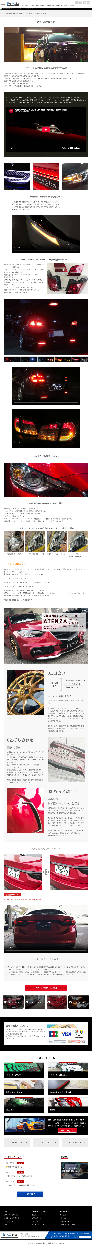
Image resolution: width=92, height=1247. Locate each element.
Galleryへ (67, 1130)
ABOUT (28, 5)
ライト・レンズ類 (38, 1224)
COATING (50, 5)
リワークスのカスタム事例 (46, 987)
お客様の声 (63, 1211)
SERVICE (16, 1142)
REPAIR (43, 5)
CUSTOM (35, 5)
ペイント (35, 1221)
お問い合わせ (64, 1221)
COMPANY (75, 1142)
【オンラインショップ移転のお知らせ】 (20, 1176)
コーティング (8, 1221)
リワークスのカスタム (39, 1211)
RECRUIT (72, 5)
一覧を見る (30, 1194)
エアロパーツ (36, 1218)
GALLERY (58, 5)
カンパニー (63, 1218)
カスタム (35, 1215)
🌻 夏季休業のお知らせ (14, 1167)
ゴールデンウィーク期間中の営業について (21, 1185)
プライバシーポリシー (67, 1224)
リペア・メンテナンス (11, 1218)
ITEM (65, 5)
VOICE (46, 1142)
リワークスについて (11, 1215)
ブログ (6, 1224)
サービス (63, 1215)
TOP (22, 5)
